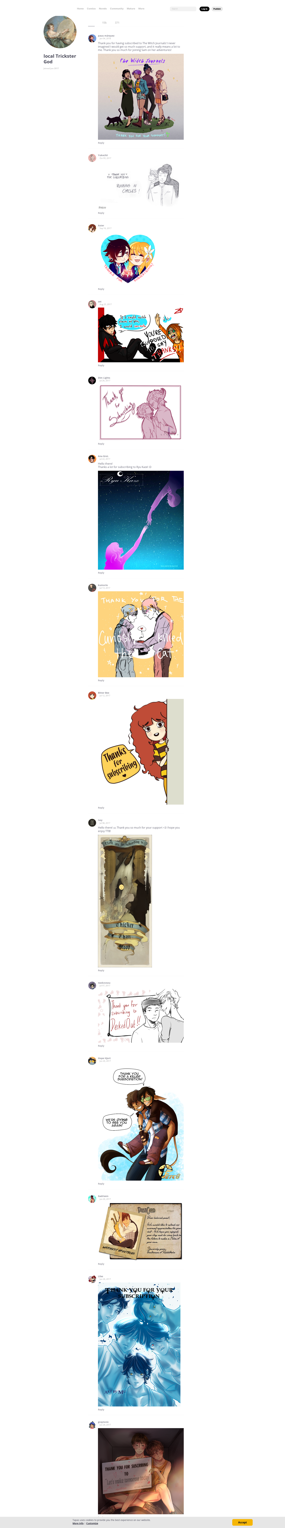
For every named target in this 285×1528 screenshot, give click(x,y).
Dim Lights (104, 377)
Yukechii (103, 155)
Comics (91, 8)
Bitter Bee (103, 692)
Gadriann (103, 1196)
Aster (101, 225)
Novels (103, 8)
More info (78, 1523)
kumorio (103, 585)
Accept (242, 1522)
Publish (217, 9)
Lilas (100, 1276)
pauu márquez (106, 35)
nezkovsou (104, 982)
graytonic (103, 1422)
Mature (131, 8)
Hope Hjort (104, 1058)
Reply (101, 142)
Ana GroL (103, 456)
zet (99, 301)
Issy (100, 820)
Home (80, 8)
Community (117, 8)
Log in (204, 9)
